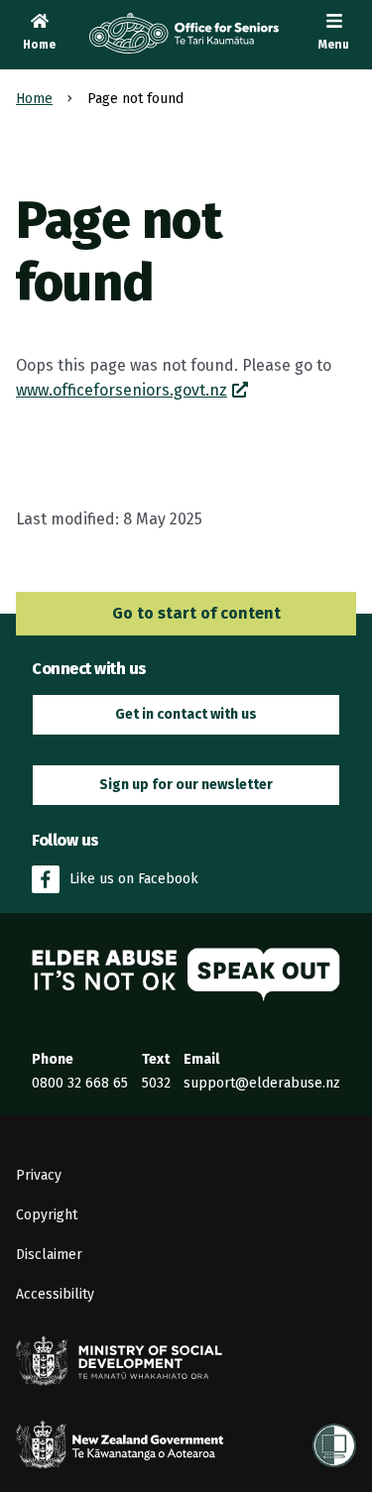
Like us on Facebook (133, 878)
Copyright (46, 1214)
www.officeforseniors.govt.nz (121, 390)
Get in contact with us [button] (186, 714)
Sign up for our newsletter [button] (186, 784)
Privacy (39, 1175)
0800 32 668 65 (80, 1083)
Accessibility (55, 1294)
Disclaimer (49, 1254)
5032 (156, 1083)
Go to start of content (194, 613)
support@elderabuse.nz (262, 1083)
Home (34, 98)
